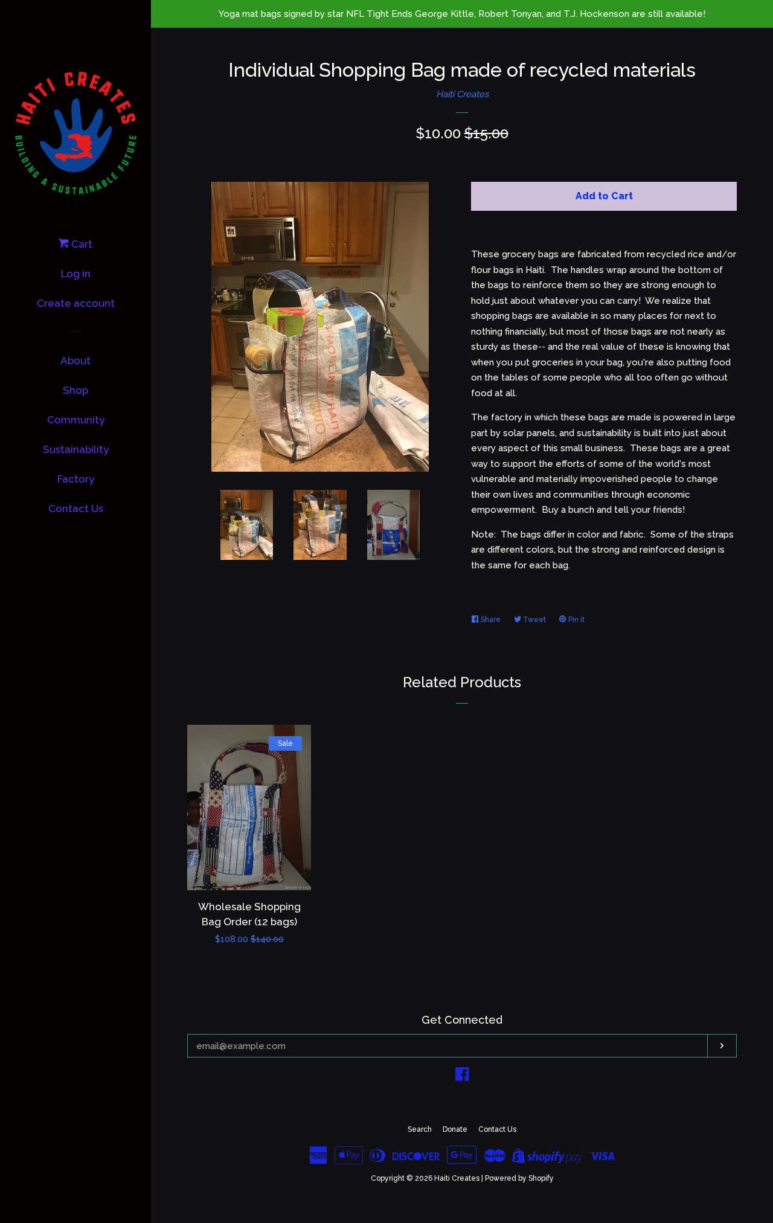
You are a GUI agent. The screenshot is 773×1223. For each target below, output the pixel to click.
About (75, 361)
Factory (75, 479)
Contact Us (75, 508)
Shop (75, 390)
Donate (455, 1129)
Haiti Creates (462, 94)
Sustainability (76, 449)
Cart (80, 244)
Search (420, 1129)
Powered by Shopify (519, 1178)
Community (75, 420)
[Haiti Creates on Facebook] (462, 1076)
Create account (76, 303)
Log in (76, 274)
